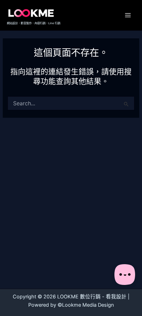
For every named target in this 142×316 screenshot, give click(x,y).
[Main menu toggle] (128, 15)
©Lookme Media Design (86, 305)
